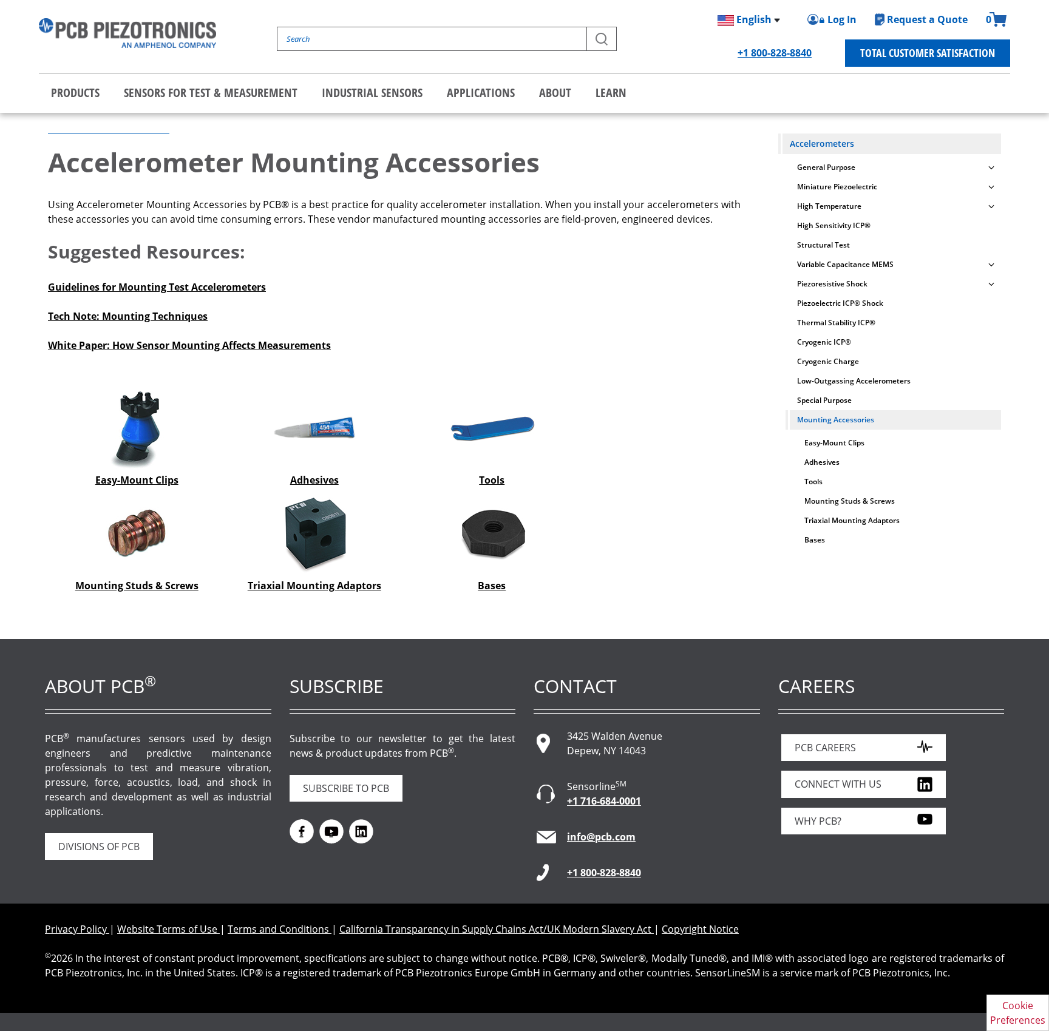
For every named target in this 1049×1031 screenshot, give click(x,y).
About (555, 92)
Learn (611, 92)
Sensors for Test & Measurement (210, 92)
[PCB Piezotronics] (127, 33)
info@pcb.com (601, 836)
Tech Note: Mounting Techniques (128, 316)
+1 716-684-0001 (604, 801)
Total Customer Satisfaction (927, 53)
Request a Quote (927, 19)
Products (75, 92)
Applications (481, 92)
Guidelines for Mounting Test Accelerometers (157, 287)
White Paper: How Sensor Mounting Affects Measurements (189, 345)
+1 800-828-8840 (775, 52)
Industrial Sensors (372, 92)
